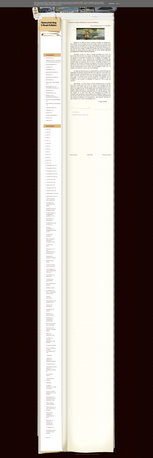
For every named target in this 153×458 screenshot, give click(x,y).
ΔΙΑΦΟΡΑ (48, 74)
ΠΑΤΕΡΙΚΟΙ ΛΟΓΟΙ (50, 107)
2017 (47, 154)
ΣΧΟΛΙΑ (48, 112)
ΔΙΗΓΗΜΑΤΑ (49, 79)
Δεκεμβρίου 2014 (51, 165)
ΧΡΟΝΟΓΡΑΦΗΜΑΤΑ (51, 115)
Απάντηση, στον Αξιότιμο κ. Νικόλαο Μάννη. (51, 329)
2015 (47, 160)
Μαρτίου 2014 (50, 190)
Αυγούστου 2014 (51, 176)
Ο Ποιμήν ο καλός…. (51, 364)
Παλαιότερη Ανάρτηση (106, 154)
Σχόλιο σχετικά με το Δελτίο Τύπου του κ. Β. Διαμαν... (51, 409)
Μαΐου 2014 (50, 185)
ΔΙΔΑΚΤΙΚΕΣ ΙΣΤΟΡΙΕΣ (51, 77)
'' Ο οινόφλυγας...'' (50, 427)
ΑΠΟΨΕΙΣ (48, 67)
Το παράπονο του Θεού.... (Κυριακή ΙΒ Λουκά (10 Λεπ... (51, 292)
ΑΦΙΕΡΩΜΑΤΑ (49, 69)
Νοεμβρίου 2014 (51, 168)
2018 (47, 151)
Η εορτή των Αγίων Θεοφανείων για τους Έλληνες (51, 393)
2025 (47, 132)
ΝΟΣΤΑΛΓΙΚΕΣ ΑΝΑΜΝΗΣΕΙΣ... (53, 99)
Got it (117, 3)
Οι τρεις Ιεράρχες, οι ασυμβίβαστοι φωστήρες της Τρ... (51, 214)
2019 (47, 149)
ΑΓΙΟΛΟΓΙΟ (49, 58)
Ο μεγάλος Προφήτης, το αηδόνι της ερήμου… (51, 387)
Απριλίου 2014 (50, 188)
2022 (47, 140)
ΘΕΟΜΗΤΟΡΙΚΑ (50, 93)
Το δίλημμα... (49, 355)
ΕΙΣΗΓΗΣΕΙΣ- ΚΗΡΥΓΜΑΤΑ (52, 82)
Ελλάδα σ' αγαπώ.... (51, 287)
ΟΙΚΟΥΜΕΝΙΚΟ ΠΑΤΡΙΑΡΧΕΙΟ (53, 103)
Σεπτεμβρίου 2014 (51, 173)
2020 (47, 146)
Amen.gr (48, 118)
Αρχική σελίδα (90, 154)
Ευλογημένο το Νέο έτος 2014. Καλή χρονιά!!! (51, 432)
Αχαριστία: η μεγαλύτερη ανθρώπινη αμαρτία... (51, 360)
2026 (47, 129)
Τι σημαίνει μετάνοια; (51, 345)
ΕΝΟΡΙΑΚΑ (48, 90)
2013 (47, 437)
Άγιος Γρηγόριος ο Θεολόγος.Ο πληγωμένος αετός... (51, 240)
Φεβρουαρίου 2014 (51, 193)
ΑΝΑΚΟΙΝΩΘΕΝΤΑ (50, 64)
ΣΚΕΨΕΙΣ (48, 110)
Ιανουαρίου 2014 (51, 196)
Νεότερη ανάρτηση (73, 154)
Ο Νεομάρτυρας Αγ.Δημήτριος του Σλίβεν (50, 204)
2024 (47, 135)
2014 (47, 163)
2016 (47, 157)
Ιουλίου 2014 (50, 179)
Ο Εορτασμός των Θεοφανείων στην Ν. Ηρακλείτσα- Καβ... (51, 398)
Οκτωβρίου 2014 (51, 171)
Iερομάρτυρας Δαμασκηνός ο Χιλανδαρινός (49, 319)
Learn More (111, 3)
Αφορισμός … (49, 382)
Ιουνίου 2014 (50, 182)
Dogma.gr (48, 120)
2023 (47, 137)
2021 (47, 143)
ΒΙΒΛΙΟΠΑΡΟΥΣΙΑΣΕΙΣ (51, 72)
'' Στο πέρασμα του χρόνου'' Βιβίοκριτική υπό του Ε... (51, 271)
